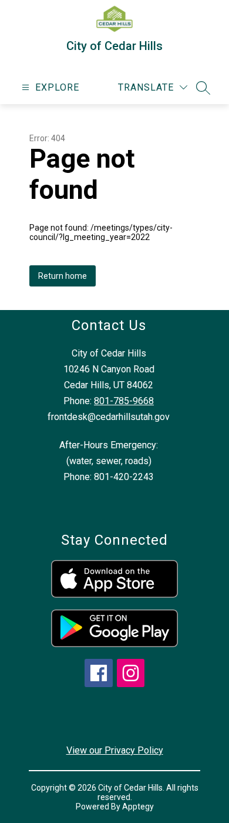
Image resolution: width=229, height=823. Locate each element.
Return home (62, 276)
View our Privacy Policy (114, 750)
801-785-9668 (124, 400)
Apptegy (138, 806)
